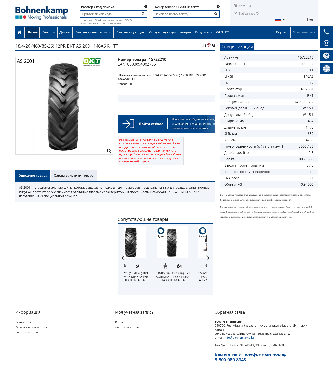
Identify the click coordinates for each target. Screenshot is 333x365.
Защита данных (26, 332)
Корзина (244, 6)
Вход (310, 19)
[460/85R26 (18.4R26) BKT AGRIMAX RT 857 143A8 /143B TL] (144, 229)
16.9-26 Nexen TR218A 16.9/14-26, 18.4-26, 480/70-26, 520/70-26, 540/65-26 (187, 278)
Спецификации (237, 46)
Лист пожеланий (127, 327)
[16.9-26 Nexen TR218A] (186, 229)
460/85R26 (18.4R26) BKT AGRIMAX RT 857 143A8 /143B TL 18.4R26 (145, 276)
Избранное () (249, 13)
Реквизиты (23, 322)
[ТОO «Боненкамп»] (41, 8)
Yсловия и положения (31, 327)
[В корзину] (138, 266)
